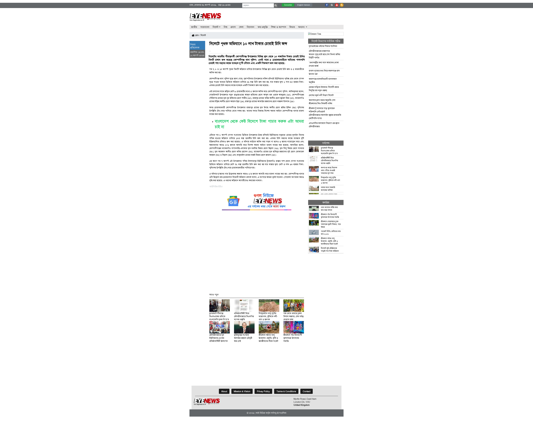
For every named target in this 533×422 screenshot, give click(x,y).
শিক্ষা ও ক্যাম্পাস (278, 27)
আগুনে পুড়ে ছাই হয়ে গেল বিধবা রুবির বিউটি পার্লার (324, 54)
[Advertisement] (256, 253)
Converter (288, 5)
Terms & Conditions (286, 391)
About (224, 391)
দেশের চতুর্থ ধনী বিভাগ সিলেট (321, 95)
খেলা (241, 27)
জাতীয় (194, 27)
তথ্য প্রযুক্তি (263, 27)
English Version (303, 5)
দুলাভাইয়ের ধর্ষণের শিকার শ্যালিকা (323, 46)
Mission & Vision (242, 391)
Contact (306, 391)
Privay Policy (263, 391)
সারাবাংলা (204, 27)
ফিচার (292, 27)
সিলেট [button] (215, 27)
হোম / (197, 35)
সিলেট (203, 35)
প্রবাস (233, 27)
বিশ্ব (225, 27)
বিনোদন (250, 27)
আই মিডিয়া (260, 412)
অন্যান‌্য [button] (301, 27)
